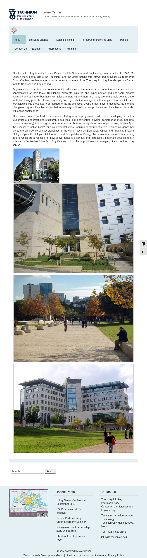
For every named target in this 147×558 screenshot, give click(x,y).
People (124, 39)
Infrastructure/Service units (97, 39)
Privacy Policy (116, 555)
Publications (54, 48)
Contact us (21, 48)
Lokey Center (52, 12)
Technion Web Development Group (43, 555)
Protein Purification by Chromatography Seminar (71, 519)
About (18, 39)
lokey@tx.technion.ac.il (114, 537)
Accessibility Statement (93, 555)
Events (36, 48)
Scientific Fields (65, 39)
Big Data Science (39, 39)
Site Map (71, 555)
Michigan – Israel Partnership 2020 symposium (73, 528)
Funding (72, 48)
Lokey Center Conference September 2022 (71, 501)
